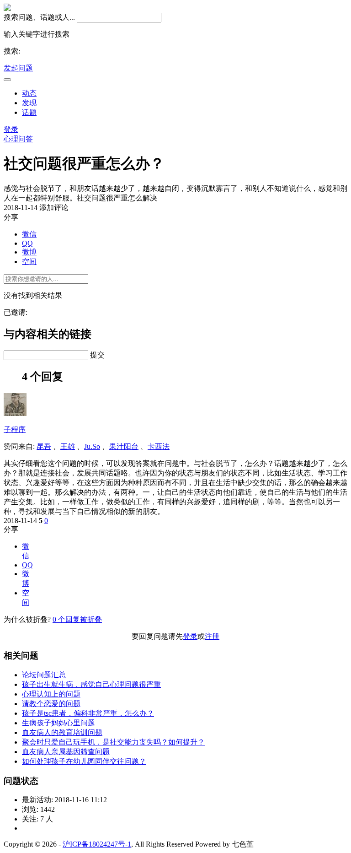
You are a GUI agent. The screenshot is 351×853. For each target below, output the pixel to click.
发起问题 (18, 68)
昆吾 (44, 446)
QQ (27, 243)
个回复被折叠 (77, 619)
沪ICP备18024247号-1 (97, 844)
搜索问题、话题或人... (39, 17)
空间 (29, 261)
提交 (97, 355)
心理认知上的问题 (51, 694)
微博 (29, 252)
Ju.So (92, 446)
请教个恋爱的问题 (51, 703)
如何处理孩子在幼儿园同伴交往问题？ (84, 761)
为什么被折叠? (27, 619)
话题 (29, 112)
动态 (29, 93)
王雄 (67, 446)
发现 (29, 103)
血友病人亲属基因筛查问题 (66, 752)
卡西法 (159, 446)
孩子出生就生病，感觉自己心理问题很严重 (91, 684)
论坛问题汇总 (44, 675)
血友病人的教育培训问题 (62, 732)
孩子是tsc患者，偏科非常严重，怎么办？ (88, 713)
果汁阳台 (123, 446)
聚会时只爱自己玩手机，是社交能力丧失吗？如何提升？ (113, 742)
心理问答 (18, 139)
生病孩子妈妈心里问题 (58, 723)
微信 (29, 234)
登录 (11, 129)
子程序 (15, 429)
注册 (212, 636)
